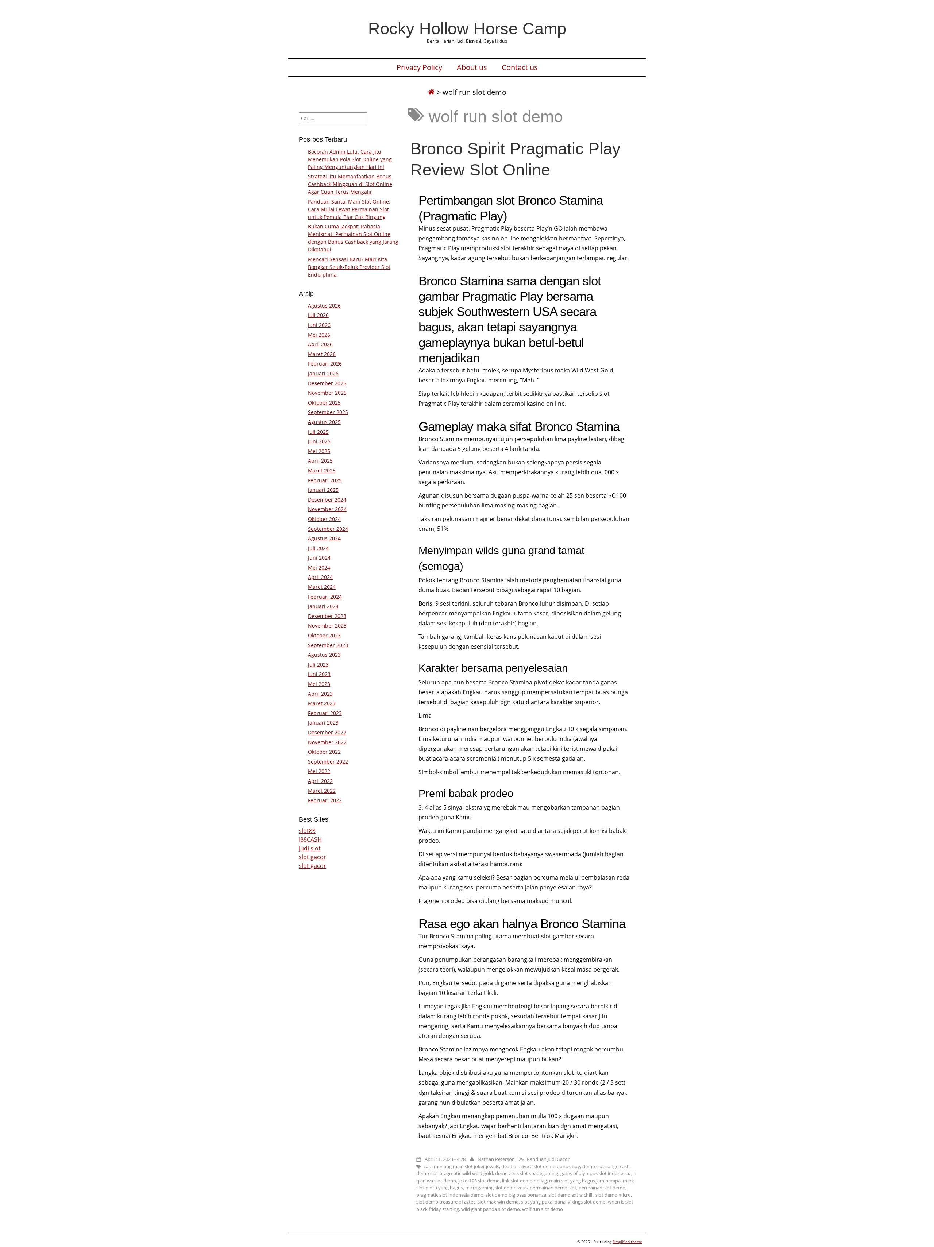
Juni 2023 (319, 674)
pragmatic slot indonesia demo (449, 1195)
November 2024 (327, 509)
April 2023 (320, 693)
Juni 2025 (319, 441)
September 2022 (328, 761)
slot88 (307, 831)
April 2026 (320, 344)
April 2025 (320, 460)
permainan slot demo (602, 1187)
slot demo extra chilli (570, 1195)
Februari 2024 (325, 596)
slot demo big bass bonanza (516, 1195)
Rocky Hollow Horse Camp (467, 28)
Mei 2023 (319, 683)
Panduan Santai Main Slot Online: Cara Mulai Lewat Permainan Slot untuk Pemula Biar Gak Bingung (349, 209)
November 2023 (327, 625)
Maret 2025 (322, 470)
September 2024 (328, 528)
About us (472, 67)
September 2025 (328, 412)
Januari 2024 (323, 606)
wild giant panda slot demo (490, 1209)
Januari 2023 (323, 722)
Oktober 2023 (324, 635)
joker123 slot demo (479, 1180)
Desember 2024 (327, 499)
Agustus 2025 (324, 421)
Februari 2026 (325, 363)
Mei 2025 (319, 451)
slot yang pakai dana (543, 1201)
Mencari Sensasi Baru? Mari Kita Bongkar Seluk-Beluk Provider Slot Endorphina (349, 267)
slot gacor (312, 857)
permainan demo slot (553, 1187)
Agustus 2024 (324, 538)
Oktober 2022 (324, 751)
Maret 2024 (322, 586)
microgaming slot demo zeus (496, 1187)
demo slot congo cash (606, 1166)
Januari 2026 (323, 373)
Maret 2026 (322, 354)
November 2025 (327, 392)
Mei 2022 (319, 771)
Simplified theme (627, 1241)
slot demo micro (613, 1195)
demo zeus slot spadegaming (526, 1173)
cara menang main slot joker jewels (461, 1166)
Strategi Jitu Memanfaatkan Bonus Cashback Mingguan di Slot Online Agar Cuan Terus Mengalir (350, 184)
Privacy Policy (419, 67)
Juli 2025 (318, 431)
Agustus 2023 (324, 654)
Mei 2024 (319, 567)
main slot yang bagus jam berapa (585, 1180)
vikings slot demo (587, 1201)
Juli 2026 (318, 315)
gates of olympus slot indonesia (594, 1173)
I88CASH (310, 839)
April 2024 (320, 577)
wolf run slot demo (542, 1209)
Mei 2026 (319, 334)
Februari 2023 (325, 713)
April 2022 (320, 780)
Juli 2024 (318, 548)
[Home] (431, 92)
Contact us (520, 67)
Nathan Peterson (496, 1159)
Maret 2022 (322, 790)
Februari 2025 (325, 480)
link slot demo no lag (524, 1180)
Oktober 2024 (324, 519)
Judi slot (310, 848)
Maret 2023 (322, 703)
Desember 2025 (327, 383)
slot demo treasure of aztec (445, 1201)
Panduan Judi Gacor (548, 1159)
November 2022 (327, 742)
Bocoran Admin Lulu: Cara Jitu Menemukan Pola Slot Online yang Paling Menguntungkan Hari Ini (350, 159)
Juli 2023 (318, 664)
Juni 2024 (319, 557)
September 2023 (328, 645)
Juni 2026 (319, 324)
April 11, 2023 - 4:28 (445, 1159)
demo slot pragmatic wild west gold (454, 1173)
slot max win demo (498, 1201)
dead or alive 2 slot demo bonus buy (540, 1166)
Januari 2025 (323, 489)
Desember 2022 (327, 732)
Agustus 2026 (324, 305)
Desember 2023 (327, 616)
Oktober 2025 (324, 402)
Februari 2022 (325, 800)
